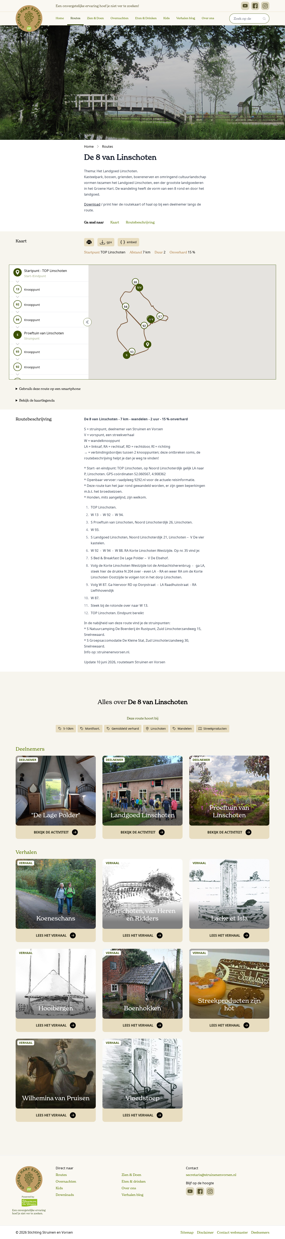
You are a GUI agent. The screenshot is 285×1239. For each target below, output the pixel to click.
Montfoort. (92, 729)
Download (92, 204)
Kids (166, 18)
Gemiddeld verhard (125, 729)
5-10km (68, 729)
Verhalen (26, 852)
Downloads (65, 1195)
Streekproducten (215, 729)
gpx (109, 242)
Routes (75, 18)
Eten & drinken (134, 1181)
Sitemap (187, 1232)
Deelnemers (30, 749)
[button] (126, 355)
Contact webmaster (232, 1232)
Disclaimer (205, 1232)
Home (60, 18)
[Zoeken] (264, 19)
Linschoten (158, 729)
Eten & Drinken (146, 18)
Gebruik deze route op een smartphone (50, 389)
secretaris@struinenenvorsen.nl (211, 1175)
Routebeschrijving (140, 222)
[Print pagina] (89, 242)
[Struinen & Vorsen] (29, 1190)
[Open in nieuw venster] (245, 6)
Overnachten (120, 18)
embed (132, 242)
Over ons (208, 18)
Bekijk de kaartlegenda (37, 400)
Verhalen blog (185, 18)
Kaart (114, 222)
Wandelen (185, 729)
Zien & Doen (95, 18)
